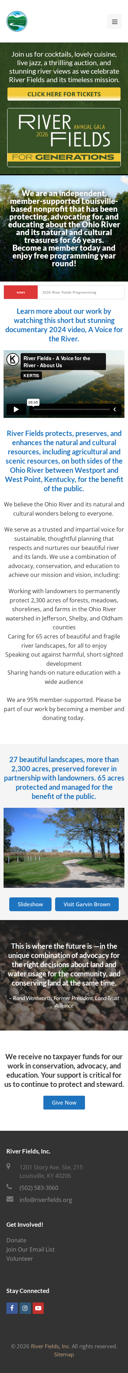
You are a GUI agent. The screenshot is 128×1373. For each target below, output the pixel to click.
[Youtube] (38, 1308)
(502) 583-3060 (39, 1188)
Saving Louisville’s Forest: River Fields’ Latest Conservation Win (81, 292)
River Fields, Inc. (50, 1346)
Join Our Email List (30, 1249)
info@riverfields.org (46, 1200)
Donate (16, 1240)
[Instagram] (25, 1308)
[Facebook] (12, 1308)
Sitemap (64, 1354)
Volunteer (19, 1259)
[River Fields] (16, 20)
